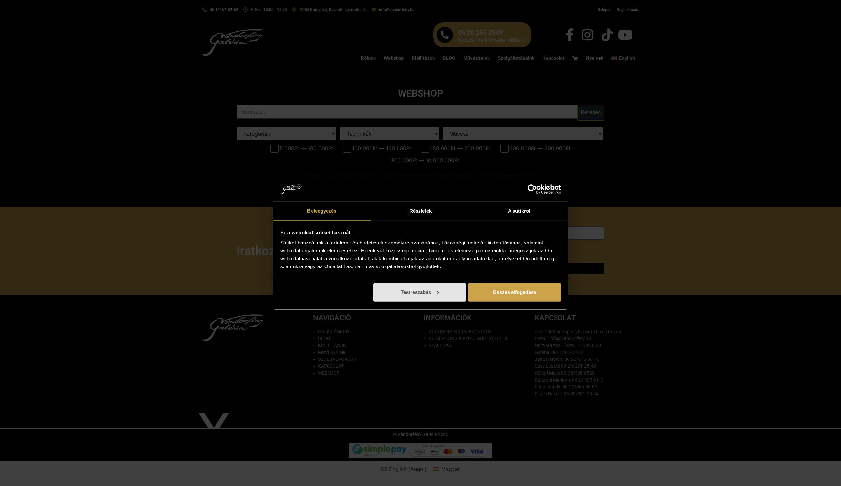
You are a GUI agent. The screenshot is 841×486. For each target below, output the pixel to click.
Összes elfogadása (514, 292)
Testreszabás (416, 292)
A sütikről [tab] (519, 211)
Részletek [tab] (420, 211)
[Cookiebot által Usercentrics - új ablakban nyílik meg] (532, 189)
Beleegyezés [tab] (321, 211)
